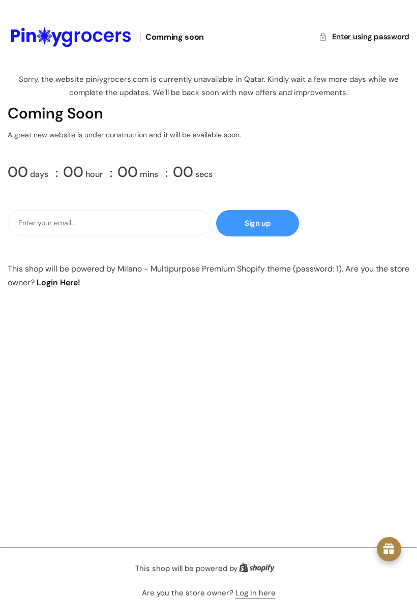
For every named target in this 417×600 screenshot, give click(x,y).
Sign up (258, 223)
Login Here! (58, 282)
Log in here (255, 593)
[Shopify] (259, 569)
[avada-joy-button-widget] (389, 549)
